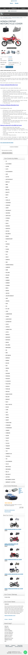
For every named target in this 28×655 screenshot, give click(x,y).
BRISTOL (8, 189)
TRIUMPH (8, 448)
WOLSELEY (8, 474)
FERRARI (8, 244)
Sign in (11, 3)
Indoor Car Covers (8, 636)
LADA (7, 311)
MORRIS (7, 360)
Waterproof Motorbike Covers (10, 615)
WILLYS (7, 471)
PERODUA (8, 376)
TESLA (7, 440)
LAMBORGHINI (9, 313)
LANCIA (7, 316)
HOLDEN (7, 275)
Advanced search (14, 10)
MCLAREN (8, 345)
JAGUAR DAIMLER (10, 295)
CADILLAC (8, 200)
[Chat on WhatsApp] (25, 652)
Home (1, 17)
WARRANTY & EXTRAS (10, 482)
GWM (7, 269)
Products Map (7, 597)
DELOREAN (8, 233)
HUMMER (8, 282)
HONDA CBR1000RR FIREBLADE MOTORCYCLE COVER (11, 544)
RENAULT (8, 399)
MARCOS (8, 334)
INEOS (7, 288)
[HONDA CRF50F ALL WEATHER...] (13, 52)
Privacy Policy (7, 629)
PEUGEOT (8, 378)
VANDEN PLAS (9, 453)
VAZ (6, 458)
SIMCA (7, 414)
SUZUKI (7, 435)
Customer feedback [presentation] (14, 146)
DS (6, 241)
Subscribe (10, 619)
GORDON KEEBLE (9, 264)
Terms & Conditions (8, 630)
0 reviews (10, 56)
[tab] (14, 147)
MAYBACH (8, 339)
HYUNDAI (8, 285)
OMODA (7, 368)
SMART (7, 420)
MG (6, 350)
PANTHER (8, 373)
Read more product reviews (10, 510)
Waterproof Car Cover (9, 638)
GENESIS (8, 259)
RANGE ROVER (9, 394)
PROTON (7, 391)
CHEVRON (8, 213)
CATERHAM (8, 202)
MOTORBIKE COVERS (7, 17)
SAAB (7, 409)
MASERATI (8, 337)
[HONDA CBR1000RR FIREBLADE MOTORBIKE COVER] (14, 537)
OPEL (7, 370)
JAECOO (7, 293)
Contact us (7, 627)
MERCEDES (8, 347)
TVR (6, 451)
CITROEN (8, 218)
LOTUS (7, 332)
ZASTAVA (8, 476)
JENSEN (7, 301)
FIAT (7, 246)
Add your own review (7, 152)
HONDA (7, 277)
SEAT (7, 412)
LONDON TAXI (9, 329)
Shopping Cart (14, 8)
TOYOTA (7, 443)
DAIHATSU (8, 228)
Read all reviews (8, 511)
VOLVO (7, 464)
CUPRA (7, 220)
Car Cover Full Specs (9, 633)
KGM (7, 303)
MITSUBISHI (8, 355)
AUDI (7, 174)
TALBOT (7, 438)
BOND (7, 187)
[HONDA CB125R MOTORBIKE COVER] (14, 523)
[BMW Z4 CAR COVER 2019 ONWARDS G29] (11, 501)
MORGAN (8, 357)
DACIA (7, 223)
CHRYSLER (8, 215)
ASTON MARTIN (9, 171)
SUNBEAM (8, 432)
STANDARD (8, 425)
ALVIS (7, 169)
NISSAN (7, 363)
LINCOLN (8, 326)
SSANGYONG (8, 422)
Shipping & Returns (8, 639)
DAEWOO (8, 225)
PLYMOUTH (8, 381)
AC (6, 161)
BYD (6, 197)
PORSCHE (8, 388)
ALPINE (7, 166)
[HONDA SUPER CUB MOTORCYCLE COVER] (14, 567)
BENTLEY (8, 181)
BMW (7, 184)
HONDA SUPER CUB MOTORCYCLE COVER (14, 574)
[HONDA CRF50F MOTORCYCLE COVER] (3, 52)
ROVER (7, 407)
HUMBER (7, 280)
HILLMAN (8, 272)
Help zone (6, 626)
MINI (7, 352)
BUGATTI (7, 192)
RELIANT (7, 396)
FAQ (5, 641)
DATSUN (7, 231)
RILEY (7, 401)
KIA (6, 306)
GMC (7, 262)
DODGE (7, 236)
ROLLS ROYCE (9, 404)
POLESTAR (8, 383)
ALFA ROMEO (8, 163)
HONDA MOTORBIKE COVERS (17, 17)
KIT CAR (7, 308)
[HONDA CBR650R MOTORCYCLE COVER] (14, 553)
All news (6, 619)
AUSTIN (7, 176)
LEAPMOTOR (8, 321)
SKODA (7, 417)
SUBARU (7, 430)
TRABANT (8, 445)
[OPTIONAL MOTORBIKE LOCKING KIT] (18, 52)
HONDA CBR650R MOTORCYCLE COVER (13, 559)
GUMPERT (8, 267)
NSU (6, 365)
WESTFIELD (8, 466)
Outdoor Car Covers (8, 635)
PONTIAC (8, 386)
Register (16, 3)
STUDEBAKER (9, 427)
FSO (6, 254)
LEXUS (7, 324)
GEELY (7, 257)
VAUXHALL (8, 456)
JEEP (7, 298)
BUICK (7, 194)
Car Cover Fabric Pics (9, 632)
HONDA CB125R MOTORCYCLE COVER (13, 529)
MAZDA (7, 342)
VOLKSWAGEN (9, 461)
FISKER (7, 249)
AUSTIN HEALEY (9, 179)
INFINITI (7, 290)
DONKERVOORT (9, 238)
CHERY (7, 207)
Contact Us (23, 8)
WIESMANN (8, 469)
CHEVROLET (8, 210)
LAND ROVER (8, 319)
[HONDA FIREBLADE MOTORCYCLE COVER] (14, 582)
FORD (7, 251)
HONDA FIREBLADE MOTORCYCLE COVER (14, 588)
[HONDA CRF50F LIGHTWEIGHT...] (8, 52)
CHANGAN (8, 205)
